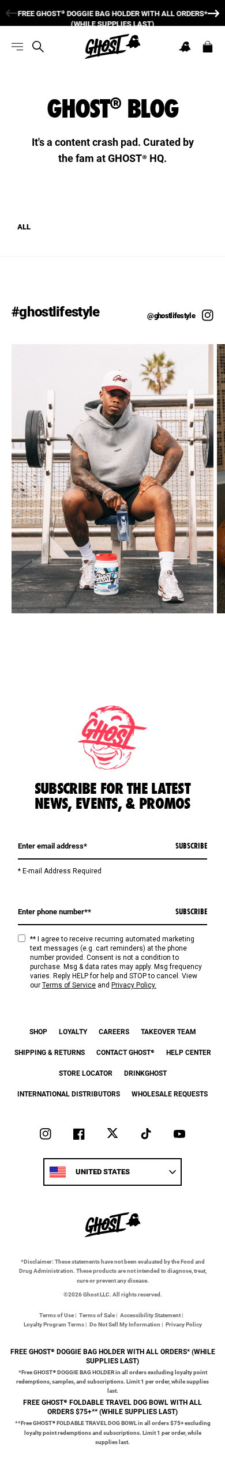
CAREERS (114, 1031)
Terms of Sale (97, 1315)
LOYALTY (73, 1031)
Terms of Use (56, 1315)
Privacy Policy (184, 1324)
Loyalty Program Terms (54, 1324)
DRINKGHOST (145, 1072)
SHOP (38, 1031)
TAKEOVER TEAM (168, 1031)
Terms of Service (69, 985)
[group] (112, 13)
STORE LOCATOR (85, 1072)
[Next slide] (216, 13)
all (24, 227)
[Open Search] (38, 46)
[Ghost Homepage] (112, 46)
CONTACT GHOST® (125, 1052)
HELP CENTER (188, 1052)
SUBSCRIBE (191, 845)
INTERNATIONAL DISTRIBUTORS (68, 1093)
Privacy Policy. (133, 985)
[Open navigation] (17, 46)
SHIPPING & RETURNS (49, 1052)
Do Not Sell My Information (124, 1324)
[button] (184, 46)
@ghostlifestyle (171, 315)
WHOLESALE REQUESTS (170, 1093)
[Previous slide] (8, 13)
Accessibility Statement (150, 1315)
